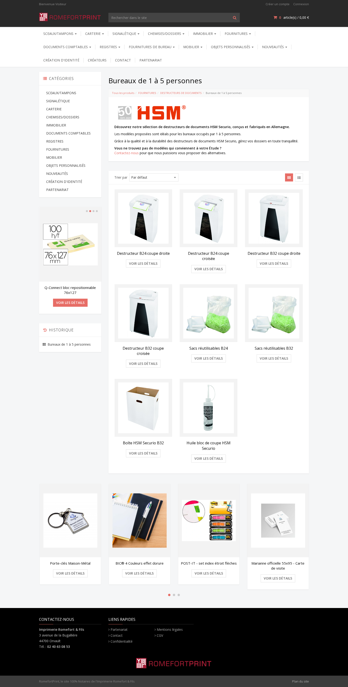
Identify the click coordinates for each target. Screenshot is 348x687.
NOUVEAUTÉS (273, 47)
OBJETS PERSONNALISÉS (231, 47)
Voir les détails (143, 263)
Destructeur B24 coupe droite (143, 253)
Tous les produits (123, 93)
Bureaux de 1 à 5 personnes (69, 341)
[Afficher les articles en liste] (299, 177)
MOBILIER (191, 47)
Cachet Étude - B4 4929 (70, 287)
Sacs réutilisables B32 (274, 348)
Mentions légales (170, 629)
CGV (160, 635)
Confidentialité (122, 641)
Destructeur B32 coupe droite (274, 253)
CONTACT (123, 60)
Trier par (120, 177)
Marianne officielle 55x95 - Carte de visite (211, 566)
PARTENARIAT (150, 60)
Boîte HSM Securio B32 (143, 443)
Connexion (301, 4)
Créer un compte (278, 4)
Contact (117, 635)
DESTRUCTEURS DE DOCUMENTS (181, 93)
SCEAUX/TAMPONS (58, 33)
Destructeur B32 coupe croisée (143, 351)
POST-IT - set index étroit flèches (142, 563)
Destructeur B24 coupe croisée (208, 256)
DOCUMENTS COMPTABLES (66, 47)
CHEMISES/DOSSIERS (165, 33)
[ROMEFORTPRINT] (70, 16)
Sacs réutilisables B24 (208, 348)
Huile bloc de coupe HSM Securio (209, 445)
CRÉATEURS (97, 60)
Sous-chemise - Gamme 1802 (281, 563)
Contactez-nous (126, 153)
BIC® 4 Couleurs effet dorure (73, 563)
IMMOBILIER (203, 33)
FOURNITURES (237, 33)
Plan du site (300, 681)
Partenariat (119, 629)
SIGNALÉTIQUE (124, 33)
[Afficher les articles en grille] (289, 177)
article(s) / (294, 17)
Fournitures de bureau (150, 47)
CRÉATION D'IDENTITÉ (61, 60)
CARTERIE (93, 33)
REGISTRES (109, 47)
